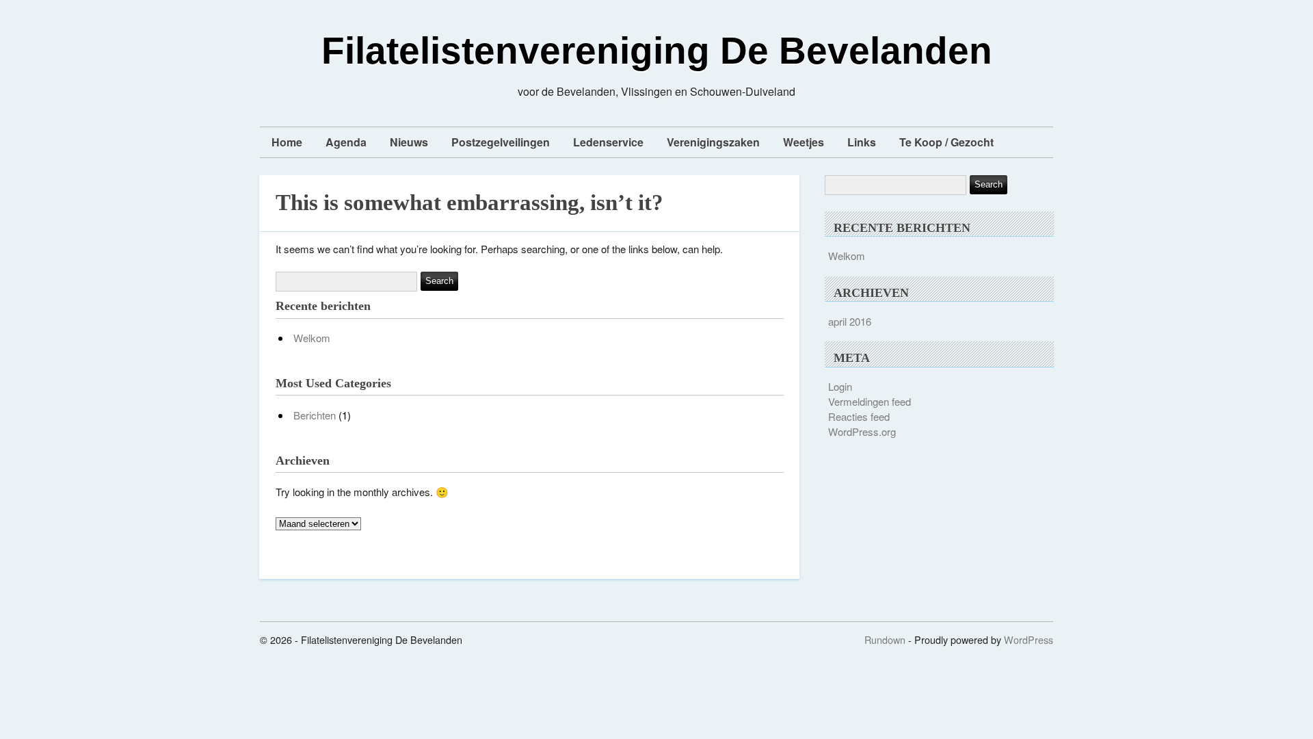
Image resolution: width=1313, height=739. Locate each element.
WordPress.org (862, 431)
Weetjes (803, 142)
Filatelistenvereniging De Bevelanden (656, 50)
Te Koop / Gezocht (946, 142)
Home (286, 142)
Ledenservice (608, 142)
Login (840, 386)
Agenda (346, 142)
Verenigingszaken (713, 142)
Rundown (884, 639)
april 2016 (849, 321)
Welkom (311, 337)
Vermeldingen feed (869, 401)
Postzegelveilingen (500, 142)
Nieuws (409, 142)
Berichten (314, 415)
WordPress (1028, 639)
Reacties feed (859, 416)
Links (861, 142)
